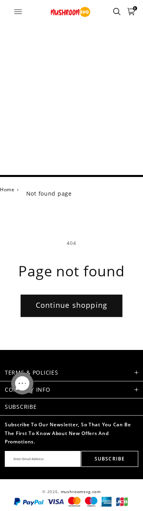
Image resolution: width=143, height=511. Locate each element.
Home (7, 189)
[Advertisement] (71, 99)
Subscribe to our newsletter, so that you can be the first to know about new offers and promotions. (68, 433)
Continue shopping (71, 305)
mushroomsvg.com (81, 491)
